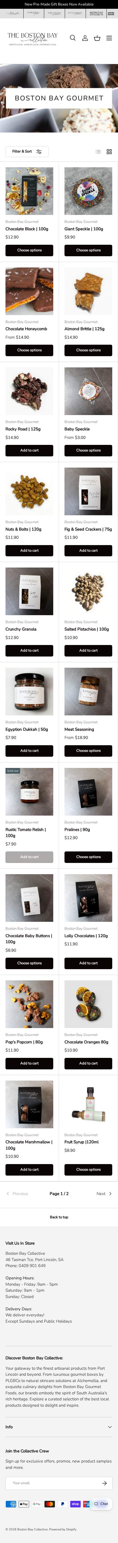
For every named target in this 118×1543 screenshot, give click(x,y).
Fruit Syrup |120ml (81, 1142)
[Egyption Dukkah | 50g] (29, 691)
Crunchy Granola (20, 629)
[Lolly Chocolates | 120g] (88, 898)
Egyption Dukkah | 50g (26, 729)
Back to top (59, 1217)
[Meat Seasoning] (88, 691)
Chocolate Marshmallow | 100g (28, 1145)
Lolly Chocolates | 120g (86, 936)
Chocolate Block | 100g (26, 229)
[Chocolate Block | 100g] (29, 191)
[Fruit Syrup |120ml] (88, 1104)
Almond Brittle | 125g (84, 329)
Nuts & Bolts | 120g (23, 529)
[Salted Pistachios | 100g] (88, 591)
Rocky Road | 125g (23, 429)
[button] (97, 38)
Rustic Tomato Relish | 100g (25, 833)
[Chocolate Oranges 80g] (88, 1004)
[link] (23, 1193)
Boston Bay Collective (32, 1529)
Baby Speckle (77, 429)
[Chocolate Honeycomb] (29, 291)
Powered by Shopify (63, 1529)
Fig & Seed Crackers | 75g (88, 529)
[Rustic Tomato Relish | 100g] (29, 792)
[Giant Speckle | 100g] (88, 191)
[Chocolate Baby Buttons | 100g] (29, 898)
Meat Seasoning (79, 729)
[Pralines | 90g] (88, 792)
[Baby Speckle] (88, 391)
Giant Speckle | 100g (83, 229)
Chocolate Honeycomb (26, 329)
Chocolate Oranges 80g (86, 1042)
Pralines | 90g (77, 829)
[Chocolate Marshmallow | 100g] (29, 1104)
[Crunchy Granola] (29, 591)
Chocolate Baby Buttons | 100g (28, 939)
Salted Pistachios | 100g (86, 629)
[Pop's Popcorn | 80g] (29, 1004)
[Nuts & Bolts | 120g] (29, 491)
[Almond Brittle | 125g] (88, 291)
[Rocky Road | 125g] (29, 391)
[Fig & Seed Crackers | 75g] (88, 491)
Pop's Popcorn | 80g (24, 1042)
